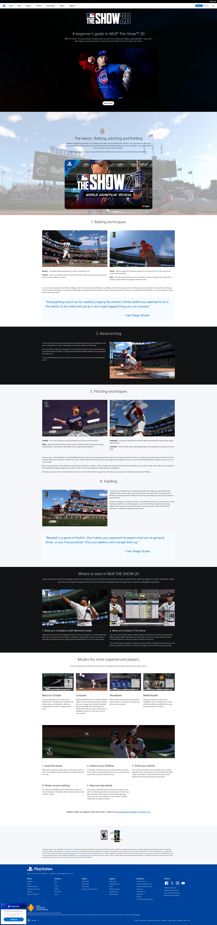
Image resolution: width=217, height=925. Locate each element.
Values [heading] (84, 879)
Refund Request (113, 894)
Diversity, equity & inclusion (89, 889)
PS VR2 (56, 886)
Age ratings (140, 889)
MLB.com (68, 851)
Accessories (50, 6)
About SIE (29, 881)
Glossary (139, 896)
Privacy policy (143, 920)
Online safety (85, 886)
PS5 (19, 6)
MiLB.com (77, 851)
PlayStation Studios (32, 886)
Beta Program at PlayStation (172, 895)
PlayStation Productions (33, 889)
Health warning (141, 891)
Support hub (112, 881)
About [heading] (29, 879)
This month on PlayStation (40, 873)
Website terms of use (154, 920)
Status (111, 886)
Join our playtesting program (172, 893)
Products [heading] (58, 879)
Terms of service (141, 881)
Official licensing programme (145, 899)
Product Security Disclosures (144, 886)
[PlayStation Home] (4, 5)
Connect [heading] (167, 879)
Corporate (30, 891)
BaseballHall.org (73, 853)
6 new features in (133, 812)
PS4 (56, 884)
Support (72, 6)
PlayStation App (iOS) (170, 888)
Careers (29, 884)
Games (28, 6)
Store (11, 6)
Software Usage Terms (183, 920)
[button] (108, 184)
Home (28, 873)
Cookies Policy (172, 920)
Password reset (113, 891)
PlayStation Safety (114, 884)
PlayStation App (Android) (171, 890)
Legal (136, 920)
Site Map (164, 920)
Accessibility (85, 884)
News (62, 6)
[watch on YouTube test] (146, 206)
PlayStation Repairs (114, 889)
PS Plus (38, 6)
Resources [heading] (140, 879)
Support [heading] (112, 879)
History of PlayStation (33, 894)
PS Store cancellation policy (144, 884)
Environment (85, 881)
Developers (140, 894)
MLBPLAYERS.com (87, 855)
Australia (33, 920)
